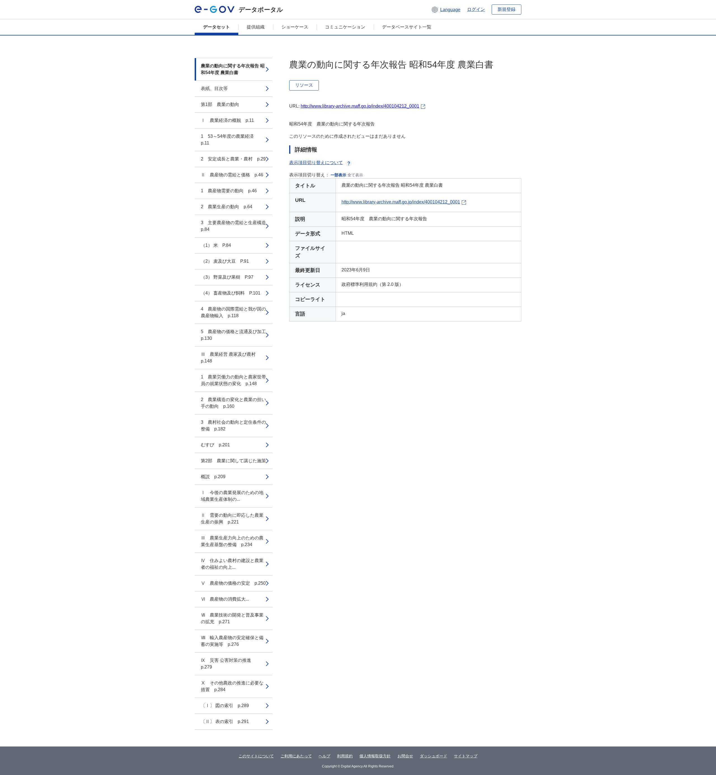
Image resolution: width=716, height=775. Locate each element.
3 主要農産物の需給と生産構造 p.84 (235, 226)
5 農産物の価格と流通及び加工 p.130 (235, 335)
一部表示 (338, 175)
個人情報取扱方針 (375, 756)
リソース (304, 85)
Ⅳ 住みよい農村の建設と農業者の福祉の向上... (232, 564)
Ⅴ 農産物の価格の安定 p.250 (233, 583)
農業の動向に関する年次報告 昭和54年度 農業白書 (233, 69)
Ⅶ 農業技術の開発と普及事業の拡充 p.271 (232, 618)
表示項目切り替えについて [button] (316, 162)
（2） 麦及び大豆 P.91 (225, 261)
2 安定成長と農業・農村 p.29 (233, 159)
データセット (216, 27)
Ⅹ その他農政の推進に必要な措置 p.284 (232, 686)
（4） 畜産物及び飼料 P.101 (230, 293)
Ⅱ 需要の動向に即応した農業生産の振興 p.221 (232, 518)
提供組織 (256, 27)
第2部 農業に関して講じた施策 (233, 460)
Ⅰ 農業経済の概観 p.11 (227, 120)
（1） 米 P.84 (216, 245)
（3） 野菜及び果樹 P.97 (227, 277)
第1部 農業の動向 (220, 104)
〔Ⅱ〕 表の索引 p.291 (225, 721)
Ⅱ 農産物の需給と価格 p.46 (232, 174)
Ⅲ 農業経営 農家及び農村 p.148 (230, 357)
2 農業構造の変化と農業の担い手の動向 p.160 (233, 403)
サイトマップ (465, 756)
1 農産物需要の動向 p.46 (229, 190)
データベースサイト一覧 (406, 27)
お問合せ (405, 756)
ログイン (476, 9)
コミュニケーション (345, 27)
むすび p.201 (215, 444)
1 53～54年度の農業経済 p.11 (229, 139)
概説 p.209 (213, 476)
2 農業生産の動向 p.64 (226, 206)
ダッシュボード (433, 756)
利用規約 (345, 756)
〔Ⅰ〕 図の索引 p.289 (225, 705)
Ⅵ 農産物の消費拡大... (225, 599)
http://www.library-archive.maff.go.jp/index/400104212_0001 (360, 106)
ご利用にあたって (296, 756)
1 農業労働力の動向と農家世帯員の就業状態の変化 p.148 (233, 380)
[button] (445, 9)
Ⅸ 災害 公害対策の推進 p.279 (228, 663)
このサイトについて (256, 756)
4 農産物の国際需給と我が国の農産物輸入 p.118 (233, 312)
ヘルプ (324, 756)
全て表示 (355, 175)
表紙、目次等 (214, 88)
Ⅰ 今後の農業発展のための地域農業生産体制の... (232, 496)
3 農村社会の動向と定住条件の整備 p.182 (233, 425)
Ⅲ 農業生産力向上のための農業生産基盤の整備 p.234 (232, 541)
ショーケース (294, 27)
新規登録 (506, 9)
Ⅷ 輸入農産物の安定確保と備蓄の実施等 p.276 (232, 641)
